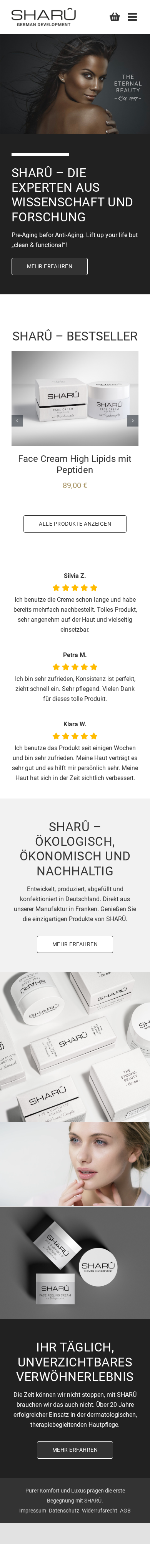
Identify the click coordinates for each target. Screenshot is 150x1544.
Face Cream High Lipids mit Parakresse (75, 464)
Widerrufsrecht (99, 1510)
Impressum (32, 1510)
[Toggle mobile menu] (133, 17)
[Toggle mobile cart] (115, 16)
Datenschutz (64, 1510)
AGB (125, 1510)
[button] (17, 421)
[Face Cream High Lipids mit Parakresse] (75, 354)
